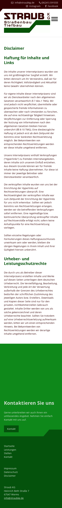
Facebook (52, 6)
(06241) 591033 (49, 2)
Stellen (8, 453)
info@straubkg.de (23, 2)
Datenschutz (11, 472)
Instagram (34, 6)
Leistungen (10, 449)
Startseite (9, 446)
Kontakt (11, 428)
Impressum (10, 468)
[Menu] (54, 20)
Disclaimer (10, 475)
